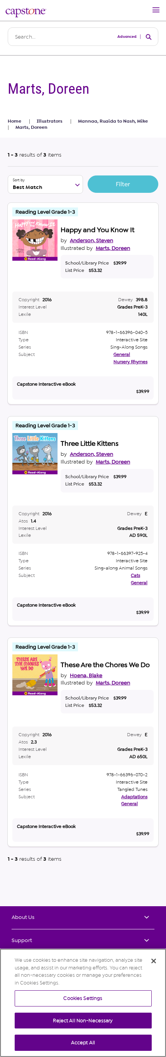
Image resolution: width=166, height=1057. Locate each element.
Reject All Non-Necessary (83, 1020)
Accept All (83, 1042)
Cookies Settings (82, 998)
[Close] (153, 960)
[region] (83, 1003)
